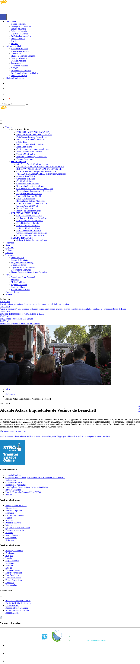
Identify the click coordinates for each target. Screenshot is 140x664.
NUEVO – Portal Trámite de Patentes (32, 164)
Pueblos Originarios (14, 510)
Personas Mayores (13, 523)
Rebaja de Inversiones (25, 198)
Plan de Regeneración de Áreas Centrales (29, 272)
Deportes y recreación (14, 530)
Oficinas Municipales (14, 78)
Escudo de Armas (18, 29)
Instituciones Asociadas (21, 70)
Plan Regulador (17, 257)
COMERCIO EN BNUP (27, 206)
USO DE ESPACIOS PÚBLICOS (31, 203)
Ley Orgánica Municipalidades (24, 73)
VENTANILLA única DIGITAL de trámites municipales (41, 174)
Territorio (9, 255)
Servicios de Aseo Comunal (23, 277)
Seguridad (9, 243)
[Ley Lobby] (14, 83)
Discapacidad (11, 508)
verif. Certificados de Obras (28, 228)
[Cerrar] (1, 123)
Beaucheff (34, 436)
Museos (14, 43)
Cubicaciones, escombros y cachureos (32, 149)
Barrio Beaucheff (22, 436)
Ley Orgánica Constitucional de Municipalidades (26, 487)
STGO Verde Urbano (20, 289)
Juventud (9, 520)
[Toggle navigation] (1, 120)
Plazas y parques (18, 38)
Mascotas (15, 279)
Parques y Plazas (18, 287)
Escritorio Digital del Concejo (18, 603)
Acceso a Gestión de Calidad (17, 600)
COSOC (14, 68)
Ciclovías (9, 563)
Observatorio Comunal (21, 270)
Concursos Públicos (19, 66)
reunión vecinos (103, 436)
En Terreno (10, 394)
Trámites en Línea (13, 578)
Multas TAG (21, 142)
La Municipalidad (13, 46)
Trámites (9, 127)
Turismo (9, 252)
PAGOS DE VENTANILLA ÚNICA (32, 132)
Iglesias (14, 41)
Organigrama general (20, 51)
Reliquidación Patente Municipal (30, 201)
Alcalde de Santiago (19, 48)
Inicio (7, 389)
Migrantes (9, 513)
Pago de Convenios (24, 159)
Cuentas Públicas (18, 61)
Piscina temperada (88, 436)
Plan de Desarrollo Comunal (23, 56)
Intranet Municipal (19, 75)
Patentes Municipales (25, 154)
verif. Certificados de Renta (28, 225)
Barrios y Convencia (14, 550)
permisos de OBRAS (25, 176)
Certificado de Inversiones (27, 184)
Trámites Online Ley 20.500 (28, 196)
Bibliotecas (10, 553)
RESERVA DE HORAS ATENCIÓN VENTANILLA (40, 166)
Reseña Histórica (18, 24)
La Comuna (10, 21)
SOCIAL (9, 247)
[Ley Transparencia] (14, 88)
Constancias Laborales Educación (31, 235)
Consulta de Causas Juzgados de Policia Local (36, 171)
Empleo (8, 568)
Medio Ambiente (18, 282)
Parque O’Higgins (55, 436)
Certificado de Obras (25, 181)
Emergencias (11, 537)
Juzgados (9, 555)
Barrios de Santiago (19, 260)
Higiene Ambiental (19, 284)
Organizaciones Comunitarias (23, 267)
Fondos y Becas (12, 292)
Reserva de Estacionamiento (28, 211)
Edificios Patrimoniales (21, 36)
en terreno (43, 436)
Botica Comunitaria (13, 580)
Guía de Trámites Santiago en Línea (31, 240)
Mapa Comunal (12, 560)
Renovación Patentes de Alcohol (30, 186)
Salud (7, 245)
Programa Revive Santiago (22, 262)
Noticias (9, 294)
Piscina (77, 436)
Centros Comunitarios (14, 515)
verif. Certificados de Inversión (29, 220)
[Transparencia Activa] (14, 94)
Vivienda (9, 532)
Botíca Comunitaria (24, 208)
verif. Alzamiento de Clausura (29, 215)
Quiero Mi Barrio (18, 265)
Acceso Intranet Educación (17, 610)
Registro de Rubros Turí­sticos (29, 193)
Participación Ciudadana (16, 505)
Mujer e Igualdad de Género (17, 527)
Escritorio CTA (12, 605)
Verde (8, 275)
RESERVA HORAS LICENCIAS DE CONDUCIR (39, 169)
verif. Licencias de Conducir (28, 230)
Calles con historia (19, 31)
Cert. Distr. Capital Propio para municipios (34, 188)
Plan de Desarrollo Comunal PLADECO (23, 492)
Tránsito (8, 558)
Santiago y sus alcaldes (21, 26)
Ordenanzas (16, 53)
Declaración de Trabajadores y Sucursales (34, 191)
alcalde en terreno (7, 436)
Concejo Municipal (19, 58)
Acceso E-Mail (11, 613)
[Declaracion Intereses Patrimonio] (15, 99)
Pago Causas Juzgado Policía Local (31, 137)
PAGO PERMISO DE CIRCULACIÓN (34, 134)
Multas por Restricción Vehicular (30, 139)
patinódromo (68, 436)
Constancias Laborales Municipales (31, 233)
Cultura (8, 250)
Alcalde (8, 495)
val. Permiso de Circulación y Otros (31, 218)
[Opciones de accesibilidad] (3, 17)
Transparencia (17, 63)
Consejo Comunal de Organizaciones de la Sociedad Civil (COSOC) (35, 477)
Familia (8, 518)
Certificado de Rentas (25, 179)
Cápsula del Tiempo (19, 34)
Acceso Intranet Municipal (16, 608)
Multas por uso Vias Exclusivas (29, 144)
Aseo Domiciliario (24, 147)
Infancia (8, 525)
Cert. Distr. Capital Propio (27, 223)
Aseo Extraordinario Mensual (29, 152)
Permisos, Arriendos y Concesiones (31, 156)
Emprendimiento (12, 570)
